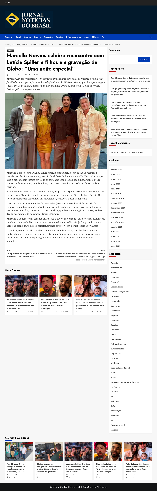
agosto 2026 (116, 169)
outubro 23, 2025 (33, 75)
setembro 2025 (117, 222)
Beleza (37, 37)
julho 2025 (115, 231)
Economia (115, 301)
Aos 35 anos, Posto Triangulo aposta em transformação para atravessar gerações (130, 79)
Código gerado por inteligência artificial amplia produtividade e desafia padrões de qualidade (130, 91)
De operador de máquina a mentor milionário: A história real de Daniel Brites (29, 253)
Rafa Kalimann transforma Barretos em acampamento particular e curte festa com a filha (90, 304)
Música (95, 37)
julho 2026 (115, 174)
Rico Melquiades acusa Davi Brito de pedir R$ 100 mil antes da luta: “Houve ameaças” (55, 304)
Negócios (115, 387)
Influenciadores (73, 37)
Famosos (10, 50)
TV (103, 37)
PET (113, 396)
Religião (115, 401)
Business (115, 277)
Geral (18, 37)
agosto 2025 (116, 227)
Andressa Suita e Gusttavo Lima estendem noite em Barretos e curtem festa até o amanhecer (20, 304)
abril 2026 (115, 189)
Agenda (27, 37)
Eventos (59, 37)
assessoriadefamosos (16, 75)
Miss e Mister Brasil (120, 368)
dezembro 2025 (118, 208)
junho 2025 (115, 236)
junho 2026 (115, 179)
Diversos (115, 296)
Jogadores (116, 353)
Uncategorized (118, 425)
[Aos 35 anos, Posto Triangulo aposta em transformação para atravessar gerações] (19, 451)
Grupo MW (116, 339)
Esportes (115, 320)
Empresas (115, 310)
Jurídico (114, 358)
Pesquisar (114, 50)
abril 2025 (115, 246)
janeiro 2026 (116, 203)
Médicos (115, 363)
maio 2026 (115, 184)
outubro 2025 (117, 217)
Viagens (114, 430)
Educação (48, 37)
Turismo (115, 415)
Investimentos (117, 349)
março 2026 (116, 193)
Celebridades (117, 287)
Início (7, 3)
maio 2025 (115, 241)
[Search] (150, 37)
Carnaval (115, 282)
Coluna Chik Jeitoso (120, 291)
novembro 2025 (118, 212)
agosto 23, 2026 (28, 312)
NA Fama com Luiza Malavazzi (125, 382)
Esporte (8, 37)
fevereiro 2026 (117, 198)
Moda (86, 37)
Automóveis (116, 267)
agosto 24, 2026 (13, 477)
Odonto (114, 391)
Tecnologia (116, 410)
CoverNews (88, 487)
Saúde (114, 406)
